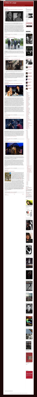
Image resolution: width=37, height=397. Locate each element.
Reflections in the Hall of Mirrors (28, 125)
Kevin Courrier (27, 95)
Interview (27, 100)
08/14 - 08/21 (28, 151)
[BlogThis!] (14, 80)
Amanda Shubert (27, 112)
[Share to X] (15, 34)
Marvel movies (21, 135)
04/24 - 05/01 (28, 162)
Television (9, 115)
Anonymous (27, 187)
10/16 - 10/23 (28, 145)
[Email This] (14, 34)
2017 (26, 137)
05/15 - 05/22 (28, 160)
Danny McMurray (27, 109)
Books (26, 93)
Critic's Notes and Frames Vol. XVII (9, 171)
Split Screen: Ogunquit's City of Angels (29, 85)
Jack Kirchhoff (27, 116)
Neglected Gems (27, 103)
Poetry (26, 115)
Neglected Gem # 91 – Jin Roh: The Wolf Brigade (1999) (12, 59)
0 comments (11, 138)
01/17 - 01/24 (28, 179)
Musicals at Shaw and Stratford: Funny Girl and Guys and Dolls (30, 76)
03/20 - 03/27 (28, 173)
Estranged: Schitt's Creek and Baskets (9, 37)
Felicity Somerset (27, 127)
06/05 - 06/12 (28, 158)
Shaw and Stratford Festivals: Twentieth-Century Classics (30, 73)
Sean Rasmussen (27, 128)
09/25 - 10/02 (28, 147)
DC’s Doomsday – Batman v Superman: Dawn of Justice (29, 170)
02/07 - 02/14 (28, 177)
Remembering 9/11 (27, 122)
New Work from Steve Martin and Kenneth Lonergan (11, 141)
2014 (26, 182)
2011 (26, 184)
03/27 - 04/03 (28, 165)
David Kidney (27, 105)
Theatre (27, 94)
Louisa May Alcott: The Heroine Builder (30, 88)
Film (26, 92)
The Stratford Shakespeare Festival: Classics (30, 79)
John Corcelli (27, 97)
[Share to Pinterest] (16, 34)
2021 (26, 134)
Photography (27, 111)
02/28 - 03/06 (28, 175)
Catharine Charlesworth (28, 119)
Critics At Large (10, 3)
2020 (26, 135)
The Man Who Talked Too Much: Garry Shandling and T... (29, 169)
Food (26, 121)
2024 (26, 132)
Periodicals (27, 118)
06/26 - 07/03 (28, 156)
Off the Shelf (27, 114)
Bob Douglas (27, 102)
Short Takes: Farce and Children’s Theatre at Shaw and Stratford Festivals (30, 67)
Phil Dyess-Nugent (7, 115)
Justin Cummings (8, 139)
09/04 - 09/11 (28, 149)
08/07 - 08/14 (28, 152)
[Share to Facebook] (15, 80)
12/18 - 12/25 (28, 139)
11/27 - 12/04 (28, 141)
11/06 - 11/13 (28, 143)
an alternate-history (9, 74)
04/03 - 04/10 (28, 164)
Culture (26, 96)
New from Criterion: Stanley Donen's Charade (30, 82)
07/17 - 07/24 (28, 154)
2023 (26, 133)
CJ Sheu (27, 106)
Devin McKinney (27, 108)
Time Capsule (27, 124)
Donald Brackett (27, 99)
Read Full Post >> (5, 113)
